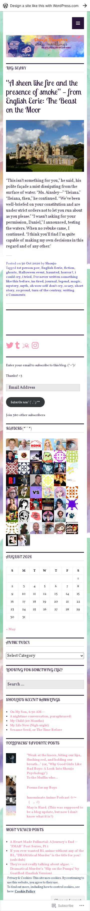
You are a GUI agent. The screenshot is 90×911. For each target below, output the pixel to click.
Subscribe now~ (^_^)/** (25, 402)
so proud (23, 290)
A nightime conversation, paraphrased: (41, 716)
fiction (69, 268)
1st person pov (28, 268)
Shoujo (50, 263)
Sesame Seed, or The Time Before (36, 730)
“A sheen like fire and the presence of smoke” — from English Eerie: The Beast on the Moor (44, 96)
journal (51, 281)
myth (24, 286)
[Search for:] (45, 684)
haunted (52, 272)
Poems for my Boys (42, 788)
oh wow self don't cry (46, 286)
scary (68, 286)
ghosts (11, 272)
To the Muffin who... (42, 778)
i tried (27, 277)
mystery (12, 286)
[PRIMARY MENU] (78, 23)
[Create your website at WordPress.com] (45, 5)
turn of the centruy (46, 290)
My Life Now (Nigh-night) (29, 725)
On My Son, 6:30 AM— (27, 712)
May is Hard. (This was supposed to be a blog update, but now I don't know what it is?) (55, 812)
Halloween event (31, 272)
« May (11, 629)
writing (68, 290)
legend (63, 281)
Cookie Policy (25, 892)
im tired (37, 281)
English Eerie (51, 268)
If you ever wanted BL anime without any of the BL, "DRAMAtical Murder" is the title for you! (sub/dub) (47, 855)
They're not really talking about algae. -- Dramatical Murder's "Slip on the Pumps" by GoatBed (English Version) (44, 869)
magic (75, 281)
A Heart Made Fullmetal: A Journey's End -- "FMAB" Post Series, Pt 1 (43, 844)
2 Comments (16, 295)
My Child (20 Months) (27, 721)
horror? (67, 272)
